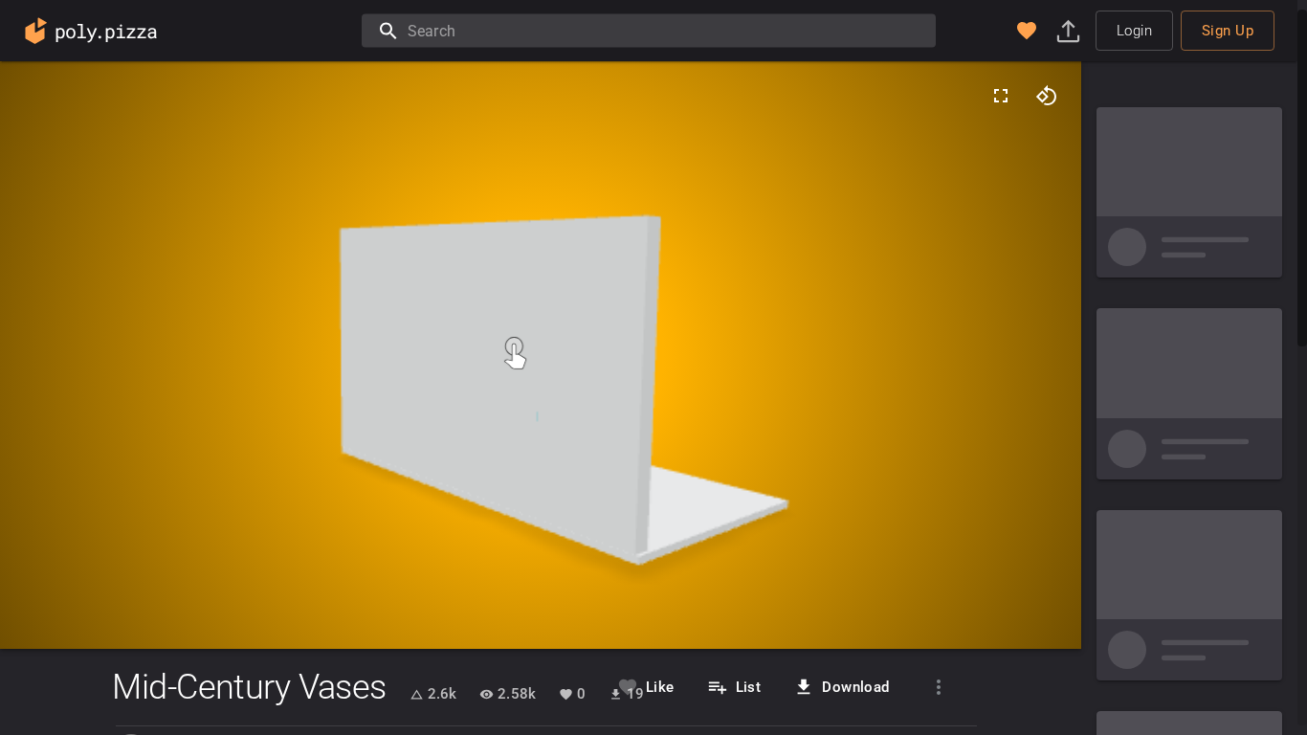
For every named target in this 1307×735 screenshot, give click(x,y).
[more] (939, 687)
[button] (1026, 31)
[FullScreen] (1001, 96)
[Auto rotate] (1047, 96)
